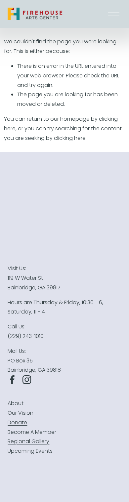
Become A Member (32, 432)
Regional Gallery (28, 441)
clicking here (70, 138)
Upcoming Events (30, 451)
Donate (17, 422)
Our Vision (20, 413)
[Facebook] (12, 379)
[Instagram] (26, 379)
